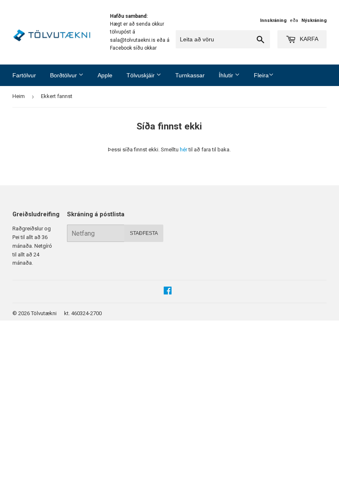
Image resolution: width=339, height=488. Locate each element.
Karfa (308, 39)
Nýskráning (314, 20)
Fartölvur (24, 75)
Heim (18, 96)
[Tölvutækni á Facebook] (167, 292)
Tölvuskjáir (141, 75)
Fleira (261, 75)
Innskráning (273, 20)
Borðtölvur (64, 75)
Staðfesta (144, 233)
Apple (105, 75)
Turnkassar (190, 75)
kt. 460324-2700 (83, 313)
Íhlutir (227, 75)
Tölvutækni (44, 313)
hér (183, 149)
